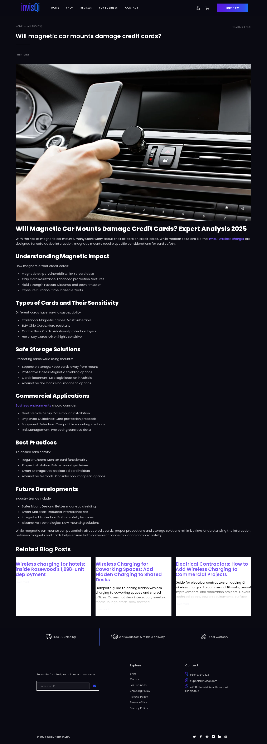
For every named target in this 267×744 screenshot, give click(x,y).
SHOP (69, 7)
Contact (135, 679)
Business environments (33, 405)
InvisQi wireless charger (226, 239)
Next (248, 27)
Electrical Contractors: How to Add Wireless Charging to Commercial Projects (212, 569)
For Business (138, 685)
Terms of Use (138, 702)
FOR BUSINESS (108, 7)
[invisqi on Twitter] (194, 737)
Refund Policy (139, 697)
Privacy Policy (139, 708)
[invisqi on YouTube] (207, 737)
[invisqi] (30, 8)
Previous (237, 27)
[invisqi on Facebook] (200, 737)
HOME (55, 7)
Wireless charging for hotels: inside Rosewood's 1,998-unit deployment (50, 569)
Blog (133, 673)
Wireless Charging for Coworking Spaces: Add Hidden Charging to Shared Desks (129, 572)
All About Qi (35, 26)
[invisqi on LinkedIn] (219, 737)
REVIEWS (86, 7)
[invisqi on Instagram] (213, 737)
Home (19, 26)
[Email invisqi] (225, 737)
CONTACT (132, 7)
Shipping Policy (140, 691)
